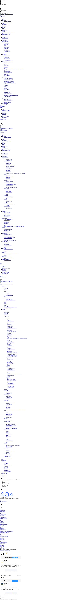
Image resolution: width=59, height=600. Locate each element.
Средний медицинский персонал (9, 25)
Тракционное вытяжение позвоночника (10, 83)
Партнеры (3, 27)
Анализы (7, 198)
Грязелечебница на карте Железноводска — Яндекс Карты (11, 571)
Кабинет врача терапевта (7, 99)
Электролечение (8, 167)
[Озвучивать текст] (0, 11)
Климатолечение (6, 65)
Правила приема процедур (6, 110)
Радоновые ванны (6, 57)
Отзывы (3, 28)
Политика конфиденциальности (5, 550)
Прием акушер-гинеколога (8, 91)
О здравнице (2, 16)
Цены (1, 105)
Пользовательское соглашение (6, 33)
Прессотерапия (6, 74)
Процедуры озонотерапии (9, 181)
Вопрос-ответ (4, 108)
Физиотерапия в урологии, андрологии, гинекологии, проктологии (14, 69)
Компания (1, 519)
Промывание (6, 85)
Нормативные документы (6, 34)
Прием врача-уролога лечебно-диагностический (11, 95)
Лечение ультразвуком (7, 63)
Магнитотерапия (6, 66)
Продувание (5, 86)
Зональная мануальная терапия (8, 79)
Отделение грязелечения (7, 21)
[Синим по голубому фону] (0, 7)
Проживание (2, 106)
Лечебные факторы (5, 38)
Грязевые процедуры (9, 160)
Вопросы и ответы (3, 530)
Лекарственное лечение (7, 96)
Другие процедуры (6, 89)
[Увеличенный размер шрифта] (1, 3)
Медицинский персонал (3, 524)
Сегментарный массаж (7, 71)
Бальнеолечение (6, 43)
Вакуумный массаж (8, 177)
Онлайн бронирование (3, 130)
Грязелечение (6, 42)
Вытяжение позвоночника (8, 80)
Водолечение (4, 39)
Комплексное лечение (5, 272)
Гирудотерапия (6, 67)
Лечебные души (6, 59)
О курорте (3, 19)
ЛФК (4, 68)
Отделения (3, 20)
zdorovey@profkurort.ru (5, 480)
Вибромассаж (6, 73)
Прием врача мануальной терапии (9, 81)
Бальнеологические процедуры (8, 60)
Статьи (3, 109)
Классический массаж (7, 75)
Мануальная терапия (7, 46)
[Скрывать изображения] (0, 9)
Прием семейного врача (7, 102)
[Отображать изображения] (0, 8)
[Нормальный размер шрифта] (1, 2)
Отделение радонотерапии (8, 22)
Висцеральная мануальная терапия (11, 184)
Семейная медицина (7, 50)
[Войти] (0, 282)
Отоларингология (6, 47)
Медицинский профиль (5, 116)
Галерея (3, 23)
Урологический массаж (7, 97)
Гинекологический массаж (8, 93)
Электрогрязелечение (7, 55)
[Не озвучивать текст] (0, 12)
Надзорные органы (5, 30)
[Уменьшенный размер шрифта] (0, 1)
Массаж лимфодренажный (8, 72)
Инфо (1, 107)
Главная (1, 15)
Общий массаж (6, 70)
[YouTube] (2, 122)
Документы (3, 26)
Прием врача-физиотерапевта (8, 62)
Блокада (5, 90)
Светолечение (8, 170)
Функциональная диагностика (8, 100)
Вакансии (3, 31)
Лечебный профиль (5, 37)
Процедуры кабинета (7, 104)
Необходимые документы (6, 268)
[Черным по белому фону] (0, 5)
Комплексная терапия (5, 41)
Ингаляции (5, 64)
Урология (3, 94)
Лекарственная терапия (7, 87)
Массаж (5, 45)
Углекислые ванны (8, 163)
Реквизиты (3, 29)
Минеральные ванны (7, 58)
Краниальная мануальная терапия (9, 82)
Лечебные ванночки (7, 92)
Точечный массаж (8, 191)
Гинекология (6, 48)
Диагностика (6, 49)
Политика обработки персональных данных (8, 32)
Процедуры (2, 52)
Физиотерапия (6, 44)
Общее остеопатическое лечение (8, 78)
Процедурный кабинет (7, 51)
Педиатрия (7, 205)
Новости (1, 527)
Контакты (2, 118)
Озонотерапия (4, 76)
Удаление (5, 88)
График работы (4, 24)
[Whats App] (2, 124)
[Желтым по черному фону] (0, 6)
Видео (3, 18)
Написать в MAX (3, 119)
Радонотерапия (4, 40)
